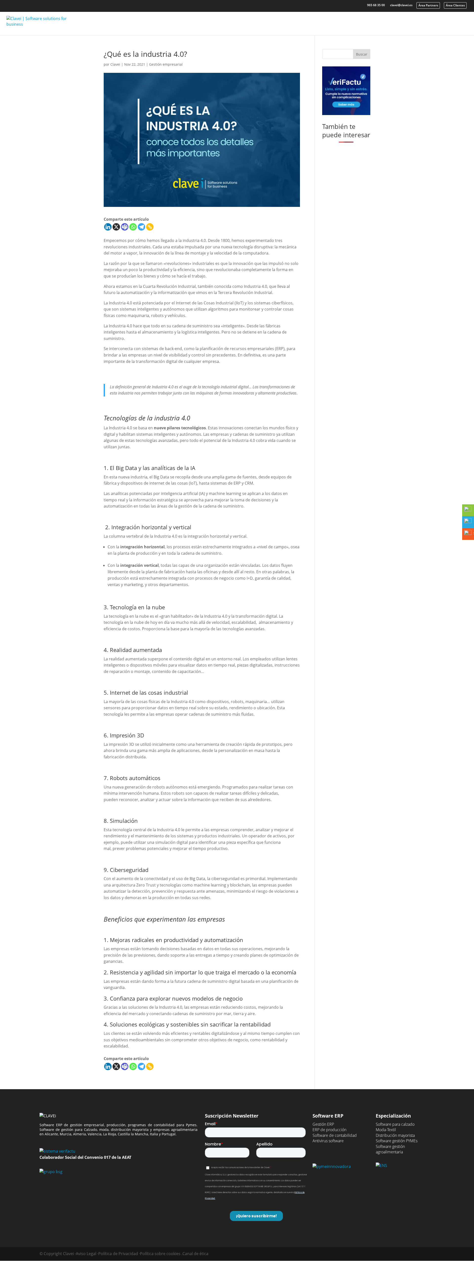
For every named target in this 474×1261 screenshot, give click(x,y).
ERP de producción (329, 1129)
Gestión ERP (323, 1124)
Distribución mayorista (395, 1135)
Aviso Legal (86, 1253)
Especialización (296, 21)
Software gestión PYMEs (396, 1140)
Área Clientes (455, 5)
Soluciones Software (242, 21)
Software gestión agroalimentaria (390, 1149)
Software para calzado (395, 1124)
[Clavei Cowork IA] (202, 23)
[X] (116, 227)
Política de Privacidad (118, 1253)
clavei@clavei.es (401, 5)
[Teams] (124, 227)
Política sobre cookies (160, 1253)
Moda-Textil (386, 1129)
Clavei (375, 21)
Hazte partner (448, 21)
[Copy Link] (150, 227)
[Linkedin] (108, 227)
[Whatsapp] (133, 227)
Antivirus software (328, 1140)
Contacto (410, 21)
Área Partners (428, 5)
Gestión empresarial (166, 64)
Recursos (340, 21)
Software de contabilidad (335, 1135)
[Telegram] (141, 227)
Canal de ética (195, 1253)
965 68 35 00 (376, 5)
